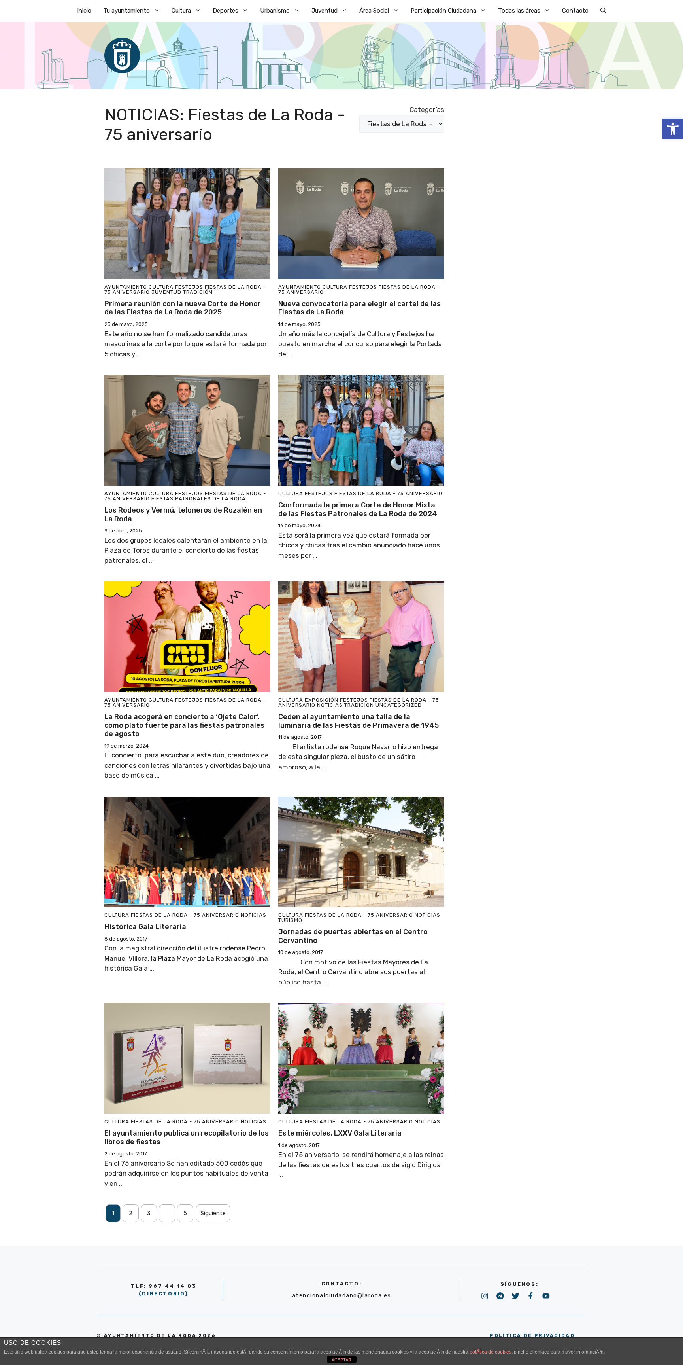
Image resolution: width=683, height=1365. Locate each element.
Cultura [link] (181, 10)
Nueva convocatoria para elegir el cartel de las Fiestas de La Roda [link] (359, 308)
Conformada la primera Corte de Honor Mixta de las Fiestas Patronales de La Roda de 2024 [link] (357, 509)
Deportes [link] (225, 10)
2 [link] (130, 1213)
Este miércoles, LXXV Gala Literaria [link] (340, 1133)
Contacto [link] (575, 10)
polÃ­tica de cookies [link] (490, 1352)
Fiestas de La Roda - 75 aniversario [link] (388, 493)
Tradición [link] (198, 292)
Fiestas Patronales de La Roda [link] (198, 499)
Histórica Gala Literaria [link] (145, 926)
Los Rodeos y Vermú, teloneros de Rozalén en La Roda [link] (183, 514)
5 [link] (185, 1213)
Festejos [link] (189, 287)
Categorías (426, 110)
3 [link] (149, 1213)
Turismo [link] (290, 920)
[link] (672, 129)
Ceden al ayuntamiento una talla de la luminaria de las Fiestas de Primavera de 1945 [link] (358, 721)
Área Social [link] (374, 10)
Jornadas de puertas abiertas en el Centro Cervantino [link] (353, 936)
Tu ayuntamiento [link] (126, 10)
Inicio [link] (84, 10)
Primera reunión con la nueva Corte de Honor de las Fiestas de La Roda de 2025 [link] (182, 308)
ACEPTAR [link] (341, 1359)
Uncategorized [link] (398, 705)
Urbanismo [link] (275, 10)
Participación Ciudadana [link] (443, 10)
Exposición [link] (321, 700)
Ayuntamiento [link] (125, 287)
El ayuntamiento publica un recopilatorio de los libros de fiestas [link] (186, 1137)
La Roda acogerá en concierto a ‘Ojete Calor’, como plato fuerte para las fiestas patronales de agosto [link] (184, 725)
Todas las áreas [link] (519, 10)
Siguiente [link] (213, 1213)
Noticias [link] (330, 705)
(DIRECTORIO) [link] (164, 1294)
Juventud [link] (324, 10)
